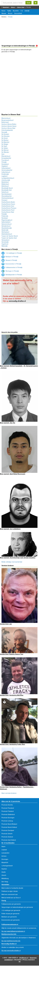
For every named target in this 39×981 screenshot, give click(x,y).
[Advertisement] (19, 31)
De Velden (5, 148)
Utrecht (4, 875)
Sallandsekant (6, 222)
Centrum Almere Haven (9, 126)
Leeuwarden (5, 853)
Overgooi (4, 200)
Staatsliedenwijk (7, 228)
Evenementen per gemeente (11, 920)
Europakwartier (6, 158)
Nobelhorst (5, 192)
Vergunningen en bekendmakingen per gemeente (17, 907)
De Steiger (5, 144)
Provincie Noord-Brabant (9, 824)
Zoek (28, 3)
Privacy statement (29, 960)
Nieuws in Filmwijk (11, 260)
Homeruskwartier (7, 170)
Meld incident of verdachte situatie (12, 888)
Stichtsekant (5, 232)
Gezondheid (18, 13)
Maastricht (5, 862)
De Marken (5, 140)
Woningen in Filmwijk (12, 271)
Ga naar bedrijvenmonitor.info (11, 941)
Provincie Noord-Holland (9, 827)
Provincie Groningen (8, 818)
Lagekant (4, 176)
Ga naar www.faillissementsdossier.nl (13, 931)
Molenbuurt (5, 186)
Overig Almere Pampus (9, 208)
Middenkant (5, 184)
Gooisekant (5, 164)
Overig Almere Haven (8, 204)
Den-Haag (5, 882)
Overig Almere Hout (8, 206)
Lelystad (4, 850)
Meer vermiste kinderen (9, 793)
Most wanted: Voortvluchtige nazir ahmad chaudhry (17, 558)
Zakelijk (27, 11)
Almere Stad (20, 7)
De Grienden (6, 136)
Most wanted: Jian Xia (7, 423)
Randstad (5, 218)
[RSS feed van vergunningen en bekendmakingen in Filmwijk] (37, 46)
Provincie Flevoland (8, 808)
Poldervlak (5, 216)
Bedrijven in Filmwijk (11, 257)
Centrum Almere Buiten (9, 124)
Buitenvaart (5, 122)
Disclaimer (17, 960)
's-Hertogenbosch (7, 866)
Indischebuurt (6, 172)
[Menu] (36, 2)
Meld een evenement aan (10, 894)
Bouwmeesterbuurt (8, 120)
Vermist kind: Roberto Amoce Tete (11, 654)
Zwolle (4, 872)
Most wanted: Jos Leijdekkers (10, 529)
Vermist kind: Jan (6, 624)
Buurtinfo (16, 11)
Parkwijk (4, 214)
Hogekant (5, 166)
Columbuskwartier (7, 130)
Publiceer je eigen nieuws (10, 891)
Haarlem (4, 869)
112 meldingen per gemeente (11, 910)
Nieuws (4, 13)
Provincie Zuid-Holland (9, 840)
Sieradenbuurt (6, 226)
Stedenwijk (5, 230)
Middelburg (5, 878)
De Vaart (4, 146)
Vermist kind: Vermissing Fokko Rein (12, 744)
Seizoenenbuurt (7, 224)
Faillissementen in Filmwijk (13, 267)
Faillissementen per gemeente (11, 904)
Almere (13, 7)
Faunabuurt (5, 160)
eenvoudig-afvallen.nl (17, 301)
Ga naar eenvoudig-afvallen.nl (11, 950)
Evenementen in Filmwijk (13, 264)
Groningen (5, 859)
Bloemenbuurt (6, 118)
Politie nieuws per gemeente (10, 914)
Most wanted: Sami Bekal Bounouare (12, 474)
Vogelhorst (5, 244)
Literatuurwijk (6, 180)
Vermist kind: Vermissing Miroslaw (11, 695)
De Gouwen (5, 134)
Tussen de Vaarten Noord (10, 236)
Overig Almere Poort (8, 210)
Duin (3, 154)
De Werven (5, 150)
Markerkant (5, 182)
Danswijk (4, 132)
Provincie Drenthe (7, 805)
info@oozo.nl (23, 958)
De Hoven (5, 138)
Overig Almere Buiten (8, 202)
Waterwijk (5, 246)
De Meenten (5, 142)
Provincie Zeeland (7, 837)
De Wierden (5, 152)
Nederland (6, 7)
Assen (3, 846)
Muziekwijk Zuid (7, 190)
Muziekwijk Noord (7, 188)
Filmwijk (10, 17)
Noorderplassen (7, 194)
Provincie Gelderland (8, 814)
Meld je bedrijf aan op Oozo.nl (11, 898)
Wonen (10, 13)
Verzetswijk (5, 242)
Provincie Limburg (7, 821)
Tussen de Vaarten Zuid (9, 238)
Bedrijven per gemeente (9, 917)
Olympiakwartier (7, 196)
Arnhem (4, 856)
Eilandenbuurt (6, 156)
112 (21, 11)
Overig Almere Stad (8, 212)
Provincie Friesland (8, 811)
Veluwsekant (5, 240)
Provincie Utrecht (7, 834)
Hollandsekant (6, 168)
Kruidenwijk (5, 174)
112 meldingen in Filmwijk (13, 253)
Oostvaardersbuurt (7, 198)
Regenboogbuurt (7, 220)
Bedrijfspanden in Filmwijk (13, 275)
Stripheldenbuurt (7, 234)
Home (3, 11)
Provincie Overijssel (8, 830)
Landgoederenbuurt (8, 178)
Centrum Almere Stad (8, 128)
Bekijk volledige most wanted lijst (12, 562)
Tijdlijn (9, 11)
